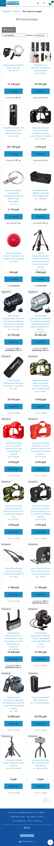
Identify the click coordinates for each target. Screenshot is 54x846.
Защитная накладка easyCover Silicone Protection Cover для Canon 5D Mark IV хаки (40, 384)
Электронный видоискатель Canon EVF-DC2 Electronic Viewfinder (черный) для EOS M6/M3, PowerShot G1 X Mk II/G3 (13, 321)
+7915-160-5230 (27, 838)
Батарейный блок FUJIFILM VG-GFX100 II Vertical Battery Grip (40, 193)
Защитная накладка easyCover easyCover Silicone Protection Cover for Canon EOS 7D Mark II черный (40, 511)
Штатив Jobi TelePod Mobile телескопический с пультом (13, 763)
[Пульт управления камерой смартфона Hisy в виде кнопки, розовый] (13, 240)
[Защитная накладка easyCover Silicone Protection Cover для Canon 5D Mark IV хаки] (40, 367)
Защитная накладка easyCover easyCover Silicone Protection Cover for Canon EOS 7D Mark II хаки (13, 511)
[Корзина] (50, 3)
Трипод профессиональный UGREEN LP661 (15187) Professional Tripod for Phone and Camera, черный (40, 260)
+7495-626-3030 (27, 835)
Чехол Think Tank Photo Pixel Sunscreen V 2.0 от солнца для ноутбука (40, 571)
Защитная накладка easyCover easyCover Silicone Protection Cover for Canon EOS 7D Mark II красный (40, 448)
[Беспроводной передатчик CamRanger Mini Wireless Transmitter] (13, 367)
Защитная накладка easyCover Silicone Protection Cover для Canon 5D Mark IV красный (13, 448)
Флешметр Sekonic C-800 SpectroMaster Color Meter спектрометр (13, 130)
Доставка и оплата (35, 816)
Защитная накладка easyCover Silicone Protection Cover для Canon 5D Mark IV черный (40, 132)
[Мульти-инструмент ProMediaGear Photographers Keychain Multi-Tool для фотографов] (13, 177)
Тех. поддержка (19, 820)
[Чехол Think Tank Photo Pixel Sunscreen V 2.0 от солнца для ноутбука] (40, 555)
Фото (17, 11)
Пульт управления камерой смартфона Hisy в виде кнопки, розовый (13, 256)
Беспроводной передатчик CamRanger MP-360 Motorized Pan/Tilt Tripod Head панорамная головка (13, 703)
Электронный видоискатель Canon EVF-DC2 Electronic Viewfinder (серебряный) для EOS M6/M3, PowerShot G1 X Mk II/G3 (40, 323)
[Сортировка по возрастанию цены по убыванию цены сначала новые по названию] (13, 35)
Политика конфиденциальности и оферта (27, 812)
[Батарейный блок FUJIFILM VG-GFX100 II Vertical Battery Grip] (40, 177)
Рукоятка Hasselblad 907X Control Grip (40, 698)
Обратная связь (17, 816)
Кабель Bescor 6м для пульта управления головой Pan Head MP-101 (13, 571)
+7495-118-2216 (27, 833)
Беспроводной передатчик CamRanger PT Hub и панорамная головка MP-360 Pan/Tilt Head (40, 638)
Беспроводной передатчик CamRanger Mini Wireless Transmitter (13, 383)
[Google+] (28, 827)
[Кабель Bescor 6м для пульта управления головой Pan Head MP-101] (13, 555)
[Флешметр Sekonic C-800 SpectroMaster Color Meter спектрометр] (13, 114)
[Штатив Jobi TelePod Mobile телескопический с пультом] (13, 747)
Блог (30, 820)
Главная (6, 11)
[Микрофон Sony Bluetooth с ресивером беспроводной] (40, 52)
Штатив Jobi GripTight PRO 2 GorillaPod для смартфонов (40, 763)
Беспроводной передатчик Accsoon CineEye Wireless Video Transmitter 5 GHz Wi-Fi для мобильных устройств (13, 640)
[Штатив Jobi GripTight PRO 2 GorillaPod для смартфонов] (40, 747)
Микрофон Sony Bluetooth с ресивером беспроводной (40, 68)
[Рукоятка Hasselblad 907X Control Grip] (40, 684)
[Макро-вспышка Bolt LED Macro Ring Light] (13, 52)
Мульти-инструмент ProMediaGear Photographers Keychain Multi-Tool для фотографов (13, 196)
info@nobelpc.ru (28, 841)
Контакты (37, 820)
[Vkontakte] (25, 827)
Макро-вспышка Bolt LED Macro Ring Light (13, 66)
